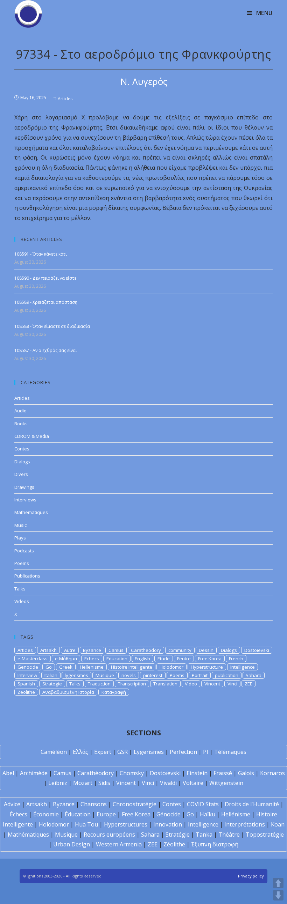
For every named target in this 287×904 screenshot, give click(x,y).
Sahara (253, 675)
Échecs (18, 814)
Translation (165, 684)
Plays (20, 538)
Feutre (184, 658)
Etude (164, 658)
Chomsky (132, 773)
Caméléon (54, 752)
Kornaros (272, 773)
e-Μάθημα (66, 658)
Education (116, 658)
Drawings (24, 487)
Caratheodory (146, 650)
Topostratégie (265, 834)
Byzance (92, 650)
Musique (105, 675)
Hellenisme (92, 667)
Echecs (91, 658)
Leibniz (57, 783)
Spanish (26, 684)
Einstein (197, 773)
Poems (21, 563)
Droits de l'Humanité (252, 804)
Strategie (52, 684)
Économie (46, 814)
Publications (27, 576)
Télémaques (230, 752)
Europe (106, 814)
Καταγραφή (114, 692)
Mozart (82, 783)
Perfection (183, 752)
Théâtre (229, 834)
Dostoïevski (165, 773)
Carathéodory (95, 773)
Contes (21, 449)
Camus (116, 650)
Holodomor (171, 667)
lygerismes (76, 675)
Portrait (200, 675)
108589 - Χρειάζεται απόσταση (45, 302)
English (142, 658)
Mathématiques (28, 834)
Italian (50, 675)
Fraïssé (223, 773)
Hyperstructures (125, 824)
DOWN (278, 895)
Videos (21, 601)
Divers (21, 474)
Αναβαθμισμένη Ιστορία (68, 692)
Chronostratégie (134, 804)
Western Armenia (119, 844)
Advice (12, 804)
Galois (246, 773)
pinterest (152, 675)
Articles (65, 99)
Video (191, 684)
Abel (8, 773)
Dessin (206, 650)
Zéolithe (174, 844)
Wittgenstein (226, 783)
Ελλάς (80, 752)
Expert (102, 752)
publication (226, 675)
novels (128, 675)
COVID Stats (203, 804)
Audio (20, 410)
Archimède (34, 773)
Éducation (78, 814)
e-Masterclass (33, 658)
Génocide (168, 814)
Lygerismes (149, 752)
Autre (70, 650)
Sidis (104, 783)
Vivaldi (168, 783)
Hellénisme (235, 814)
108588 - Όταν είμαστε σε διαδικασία (52, 326)
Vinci (232, 684)
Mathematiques (31, 512)
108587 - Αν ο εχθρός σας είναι (45, 350)
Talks (20, 589)
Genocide (28, 667)
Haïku (207, 814)
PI (205, 752)
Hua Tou (86, 824)
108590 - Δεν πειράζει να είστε (45, 278)
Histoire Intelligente (131, 667)
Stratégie (178, 834)
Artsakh (48, 650)
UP (278, 883)
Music (20, 525)
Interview (27, 675)
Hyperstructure (207, 667)
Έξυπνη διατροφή (214, 844)
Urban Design (71, 844)
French (236, 658)
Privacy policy (251, 876)
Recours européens (109, 834)
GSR (122, 752)
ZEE (248, 684)
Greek (65, 667)
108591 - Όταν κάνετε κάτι (40, 254)
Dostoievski (256, 650)
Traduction (99, 684)
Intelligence (242, 667)
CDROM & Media (31, 436)
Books (21, 423)
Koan (278, 824)
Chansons (93, 804)
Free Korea (210, 658)
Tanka (204, 834)
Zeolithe (26, 692)
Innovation (167, 824)
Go (49, 667)
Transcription (132, 684)
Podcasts (24, 550)
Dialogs (22, 461)
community (179, 650)
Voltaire (193, 783)
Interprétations (244, 824)
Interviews (25, 500)
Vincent (212, 684)
